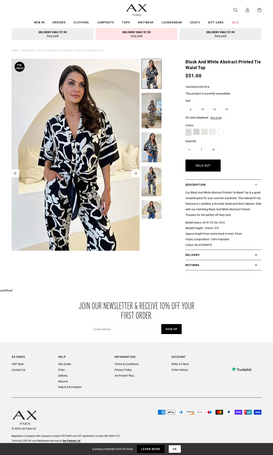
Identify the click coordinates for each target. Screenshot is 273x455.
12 (214, 109)
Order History (179, 370)
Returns (63, 381)
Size (187, 101)
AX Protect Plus (124, 375)
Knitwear (145, 22)
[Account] (243, 10)
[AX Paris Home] (136, 10)
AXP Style (18, 364)
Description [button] (195, 185)
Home (15, 50)
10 (202, 109)
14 (226, 109)
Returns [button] (192, 265)
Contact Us (18, 370)
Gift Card (216, 22)
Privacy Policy (123, 370)
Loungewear (171, 22)
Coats (195, 22)
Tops (126, 22)
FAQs (61, 370)
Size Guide (215, 117)
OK (175, 449)
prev (16, 173)
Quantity (190, 141)
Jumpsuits (105, 22)
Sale (235, 22)
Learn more (150, 449)
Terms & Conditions (127, 364)
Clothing (81, 22)
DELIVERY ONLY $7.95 (53, 34)
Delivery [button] (192, 255)
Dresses (59, 22)
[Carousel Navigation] (75, 173)
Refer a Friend (180, 364)
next (135, 173)
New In (39, 22)
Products (28, 50)
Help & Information (70, 387)
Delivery (63, 375)
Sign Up (171, 329)
